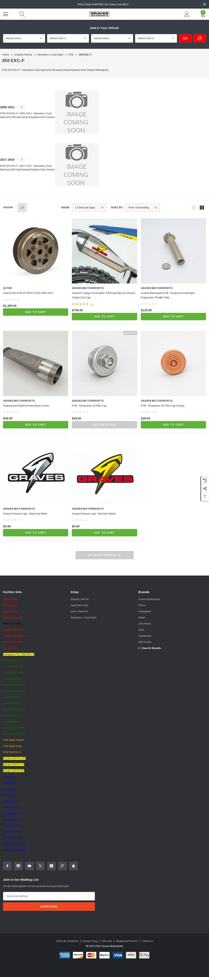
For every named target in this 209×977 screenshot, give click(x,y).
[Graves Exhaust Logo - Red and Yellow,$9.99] (104, 471)
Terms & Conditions (67, 941)
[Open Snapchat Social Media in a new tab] (73, 866)
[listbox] (142, 207)
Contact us (147, 941)
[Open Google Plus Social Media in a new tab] (62, 866)
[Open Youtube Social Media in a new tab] (29, 866)
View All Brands (151, 648)
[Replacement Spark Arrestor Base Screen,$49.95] (35, 363)
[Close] (204, 4)
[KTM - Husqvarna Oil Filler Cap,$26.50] (104, 363)
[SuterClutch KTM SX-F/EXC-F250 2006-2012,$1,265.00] (35, 250)
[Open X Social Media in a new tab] (40, 866)
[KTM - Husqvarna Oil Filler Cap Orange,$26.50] (173, 363)
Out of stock (104, 424)
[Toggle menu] (6, 14)
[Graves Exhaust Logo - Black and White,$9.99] (35, 471)
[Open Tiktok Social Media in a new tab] (51, 866)
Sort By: (117, 207)
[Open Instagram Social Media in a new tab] (18, 866)
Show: (65, 207)
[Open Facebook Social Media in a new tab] (7, 866)
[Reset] (199, 38)
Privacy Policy (90, 941)
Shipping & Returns (126, 941)
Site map (107, 941)
